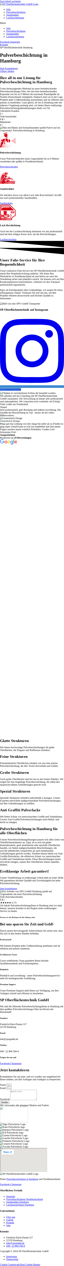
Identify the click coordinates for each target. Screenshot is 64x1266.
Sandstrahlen (12, 15)
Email (3, 1088)
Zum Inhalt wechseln (10, 1)
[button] (32, 23)
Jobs (8, 9)
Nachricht (5, 1099)
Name (3, 1085)
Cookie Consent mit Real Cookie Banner (20, 1264)
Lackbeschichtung (15, 17)
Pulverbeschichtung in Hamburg (22, 1179)
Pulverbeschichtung (15, 12)
